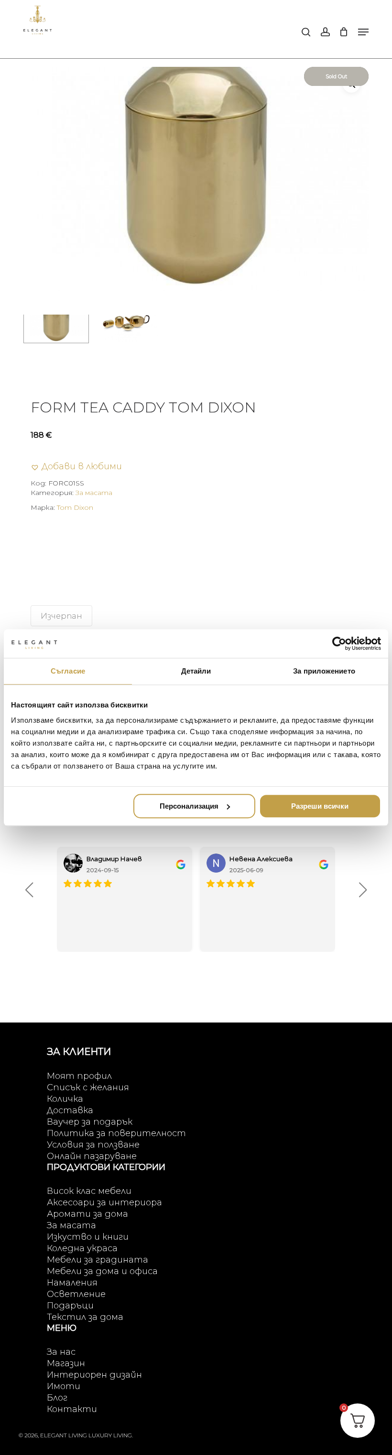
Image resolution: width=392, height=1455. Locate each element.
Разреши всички (319, 806)
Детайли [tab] (196, 671)
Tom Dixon (75, 507)
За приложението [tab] (324, 671)
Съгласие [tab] (68, 671)
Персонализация (189, 806)
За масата (94, 492)
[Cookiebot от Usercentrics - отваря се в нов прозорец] (339, 643)
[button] (363, 32)
